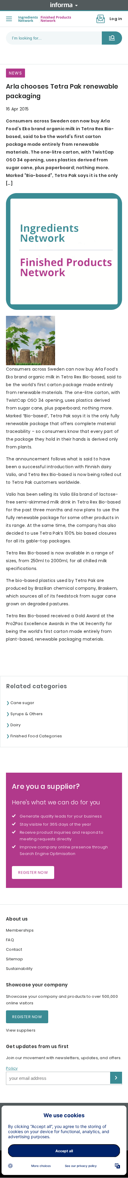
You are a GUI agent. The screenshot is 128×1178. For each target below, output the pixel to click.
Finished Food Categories (36, 736)
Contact (14, 949)
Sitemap (14, 959)
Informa (64, 4)
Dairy (15, 725)
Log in (116, 19)
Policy (12, 1068)
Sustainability (19, 968)
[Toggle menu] (9, 19)
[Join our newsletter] (100, 19)
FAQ (10, 940)
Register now (33, 872)
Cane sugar (22, 703)
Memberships (20, 930)
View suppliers (20, 1030)
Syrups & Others (26, 714)
